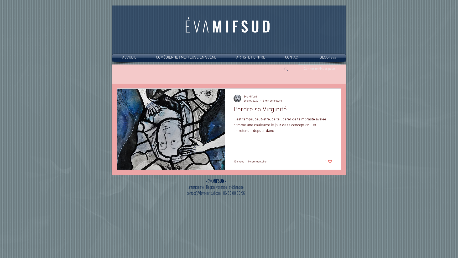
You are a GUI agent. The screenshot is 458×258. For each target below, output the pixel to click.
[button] (286, 69)
